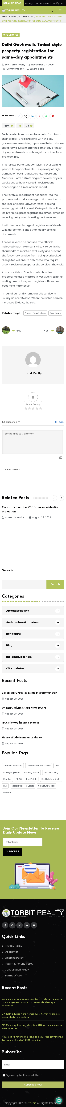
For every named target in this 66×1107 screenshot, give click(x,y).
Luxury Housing (51, 772)
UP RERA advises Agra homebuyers (24, 708)
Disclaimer (11, 952)
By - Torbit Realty (15, 64)
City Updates (26, 16)
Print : (7, 125)
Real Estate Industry (51, 779)
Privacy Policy (13, 946)
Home (4, 16)
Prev (18, 330)
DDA (57, 765)
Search (7, 570)
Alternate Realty (17, 611)
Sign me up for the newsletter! (23, 1075)
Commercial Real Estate (38, 765)
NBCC (19, 779)
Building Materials (19, 657)
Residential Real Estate (23, 785)
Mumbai (7, 779)
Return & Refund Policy (19, 963)
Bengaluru (13, 634)
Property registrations (35, 313)
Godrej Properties (11, 772)
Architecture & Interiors (22, 622)
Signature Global (46, 785)
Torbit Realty (33, 373)
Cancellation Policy (17, 969)
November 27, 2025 (42, 64)
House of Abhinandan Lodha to (22, 737)
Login (60, 422)
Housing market (31, 772)
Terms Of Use (13, 975)
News (13, 16)
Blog (9, 645)
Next (47, 330)
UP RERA (7, 792)
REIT (5, 785)
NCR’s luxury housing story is (20, 722)
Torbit (32, 1103)
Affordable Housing (12, 765)
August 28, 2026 (41, 517)
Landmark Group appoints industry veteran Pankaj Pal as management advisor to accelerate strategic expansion (32, 1002)
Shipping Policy (14, 957)
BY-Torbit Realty (14, 517)
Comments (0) (15, 68)
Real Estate (55, 313)
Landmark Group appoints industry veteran (29, 693)
